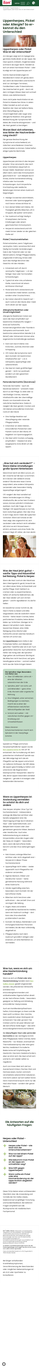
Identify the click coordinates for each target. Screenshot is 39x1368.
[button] (19, 1147)
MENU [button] (17, 3)
